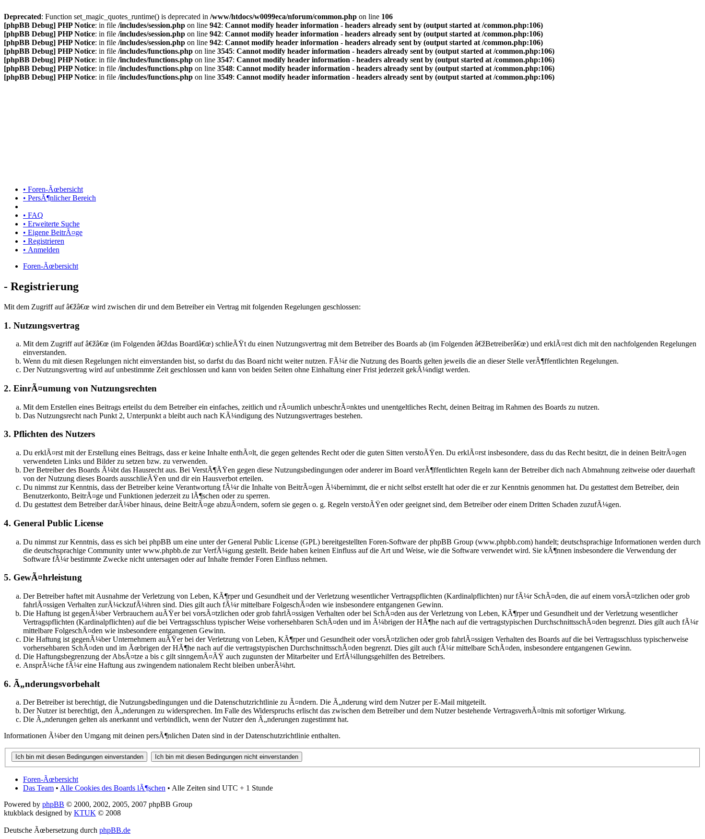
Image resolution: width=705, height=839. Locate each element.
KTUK (85, 813)
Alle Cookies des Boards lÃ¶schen (112, 788)
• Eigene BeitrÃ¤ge (52, 232)
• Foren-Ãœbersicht (53, 189)
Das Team (38, 788)
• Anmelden (41, 250)
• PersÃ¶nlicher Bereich (59, 198)
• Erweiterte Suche (51, 224)
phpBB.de (114, 830)
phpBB (53, 804)
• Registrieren (43, 241)
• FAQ (33, 215)
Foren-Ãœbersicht (50, 266)
